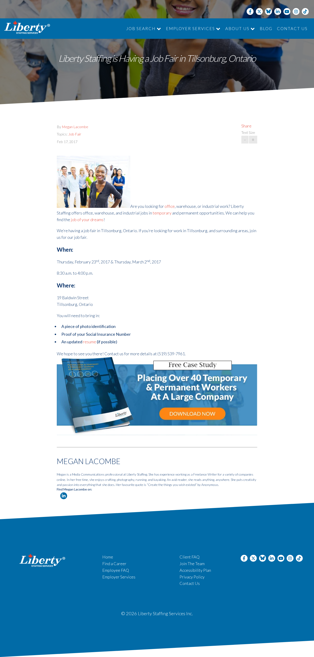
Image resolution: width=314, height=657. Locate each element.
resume (89, 341)
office (170, 206)
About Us (238, 28)
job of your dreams (87, 219)
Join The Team (192, 563)
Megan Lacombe (75, 126)
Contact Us (292, 28)
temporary (162, 212)
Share (246, 125)
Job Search (141, 28)
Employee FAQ (115, 570)
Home (107, 556)
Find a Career (114, 563)
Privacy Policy (192, 576)
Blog (266, 28)
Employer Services (191, 28)
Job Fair (74, 134)
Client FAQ (190, 556)
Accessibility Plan (195, 570)
